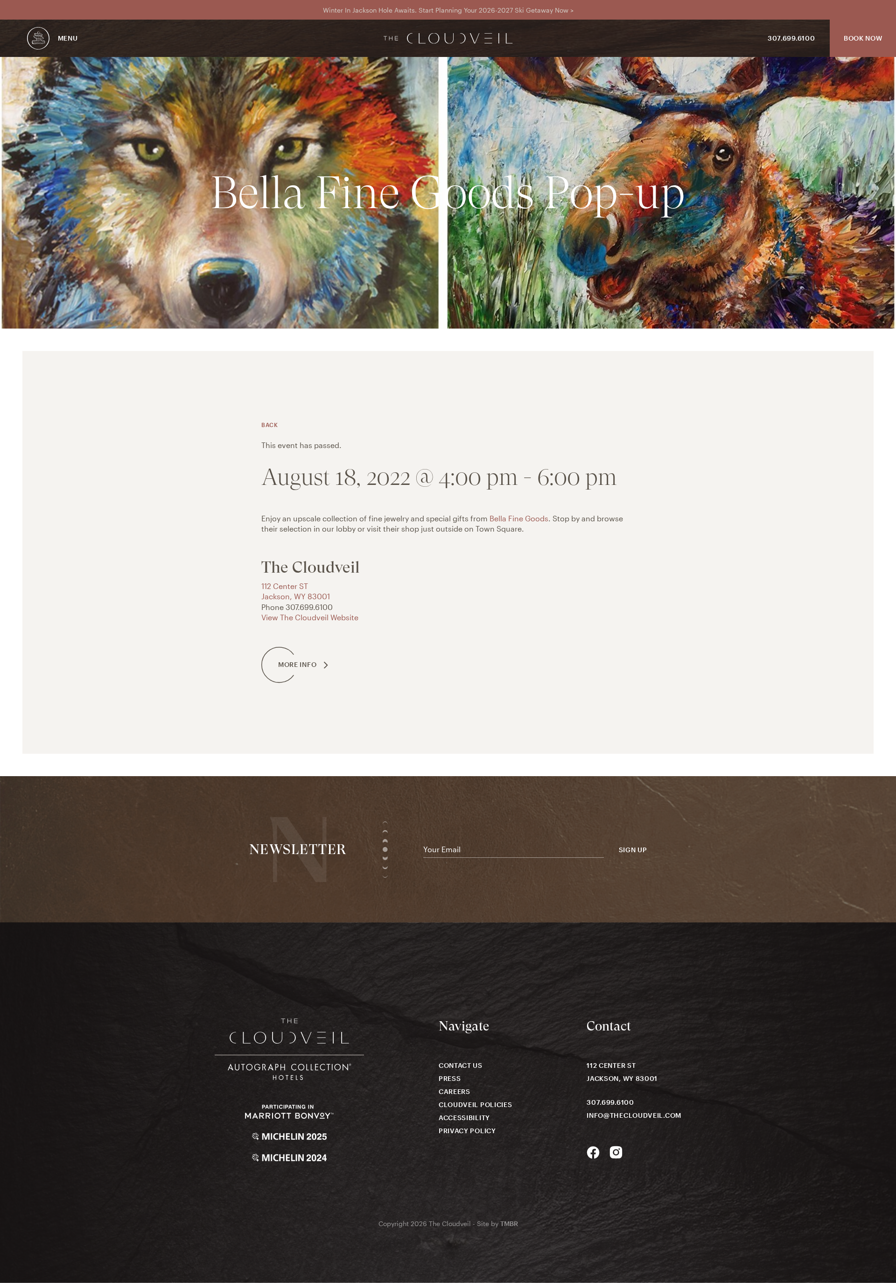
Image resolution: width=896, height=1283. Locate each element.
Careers (454, 1091)
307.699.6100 (791, 38)
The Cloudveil (448, 38)
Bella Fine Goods (519, 518)
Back (269, 424)
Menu (68, 38)
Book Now (863, 38)
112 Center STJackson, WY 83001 (622, 1071)
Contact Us (461, 1065)
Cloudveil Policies (475, 1104)
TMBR (509, 1223)
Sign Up (633, 850)
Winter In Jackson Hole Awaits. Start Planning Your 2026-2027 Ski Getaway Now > (448, 10)
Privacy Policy (467, 1131)
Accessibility (464, 1118)
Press (450, 1078)
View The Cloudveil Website (309, 617)
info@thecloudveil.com (634, 1115)
